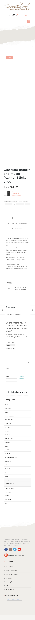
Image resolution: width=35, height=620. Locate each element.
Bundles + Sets (9, 438)
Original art (8, 499)
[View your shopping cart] (16, 15)
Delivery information (11, 570)
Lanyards (7, 450)
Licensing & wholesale (12, 582)
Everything (14, 201)
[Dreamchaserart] (17, 6)
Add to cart (16, 193)
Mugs (6, 465)
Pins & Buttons (9, 488)
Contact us (9, 578)
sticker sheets (19, 204)
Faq (7, 585)
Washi (6, 503)
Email (8, 376)
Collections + (9, 419)
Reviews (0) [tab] (18, 229)
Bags (6, 412)
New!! (6, 404)
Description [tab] (18, 218)
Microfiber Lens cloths (11, 457)
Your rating (10, 342)
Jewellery (7, 442)
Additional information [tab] (18, 223)
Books (6, 431)
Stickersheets (8, 204)
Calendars (8, 423)
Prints (6, 496)
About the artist (10, 589)
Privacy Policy (9, 567)
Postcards (8, 492)
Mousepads (8, 461)
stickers (27, 204)
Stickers (25, 201)
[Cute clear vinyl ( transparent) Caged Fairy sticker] (32, 310)
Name (8, 368)
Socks (6, 476)
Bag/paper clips (9, 416)
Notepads (7, 468)
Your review (10, 348)
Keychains (7, 446)
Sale (20, 201)
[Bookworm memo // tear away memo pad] (2, 310)
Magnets (7, 453)
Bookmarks (8, 435)
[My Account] (10, 15)
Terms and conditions (12, 574)
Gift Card (7, 427)
